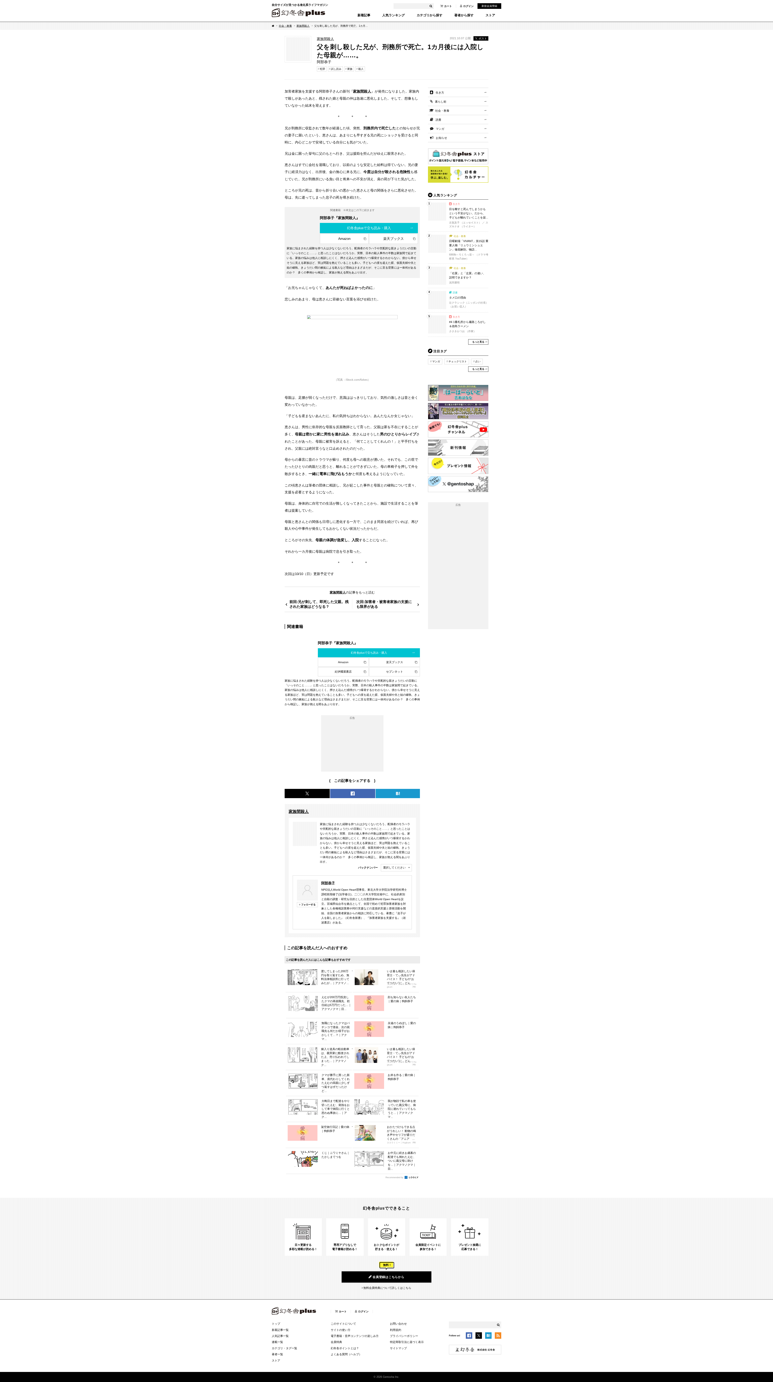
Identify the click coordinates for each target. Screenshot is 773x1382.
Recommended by (394, 1177)
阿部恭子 (328, 883)
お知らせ (441, 137)
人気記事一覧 (280, 1336)
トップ (276, 1323)
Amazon (344, 239)
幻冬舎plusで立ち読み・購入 (369, 228)
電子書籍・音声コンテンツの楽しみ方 (355, 1336)
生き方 (440, 92)
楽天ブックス (393, 239)
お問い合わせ (398, 1323)
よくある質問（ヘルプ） (346, 1354)
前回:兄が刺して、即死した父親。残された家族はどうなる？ (319, 604)
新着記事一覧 (280, 1330)
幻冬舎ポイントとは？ (345, 1348)
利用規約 (395, 1330)
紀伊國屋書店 (343, 671)
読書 (438, 119)
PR (414, 987)
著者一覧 (277, 1354)
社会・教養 (285, 25)
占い (478, 361)
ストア (490, 15)
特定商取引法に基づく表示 (407, 1342)
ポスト (482, 38)
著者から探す (464, 15)
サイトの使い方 (340, 1330)
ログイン (468, 6)
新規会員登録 (489, 5)
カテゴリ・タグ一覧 (284, 1348)
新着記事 (364, 15)
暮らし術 (440, 101)
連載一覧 (277, 1342)
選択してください (394, 867)
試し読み (336, 68)
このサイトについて (343, 1323)
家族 (349, 68)
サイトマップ (398, 1348)
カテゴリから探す (429, 15)
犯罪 (322, 68)
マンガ (440, 128)
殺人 (361, 68)
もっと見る (478, 341)
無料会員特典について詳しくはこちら (387, 1287)
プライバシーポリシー (404, 1336)
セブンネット (394, 671)
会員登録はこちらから (388, 1277)
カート (448, 6)
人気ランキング (393, 15)
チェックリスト (458, 361)
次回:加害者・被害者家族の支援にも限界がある (384, 604)
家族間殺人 (303, 25)
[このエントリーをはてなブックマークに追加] (488, 1336)
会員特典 (336, 1342)
